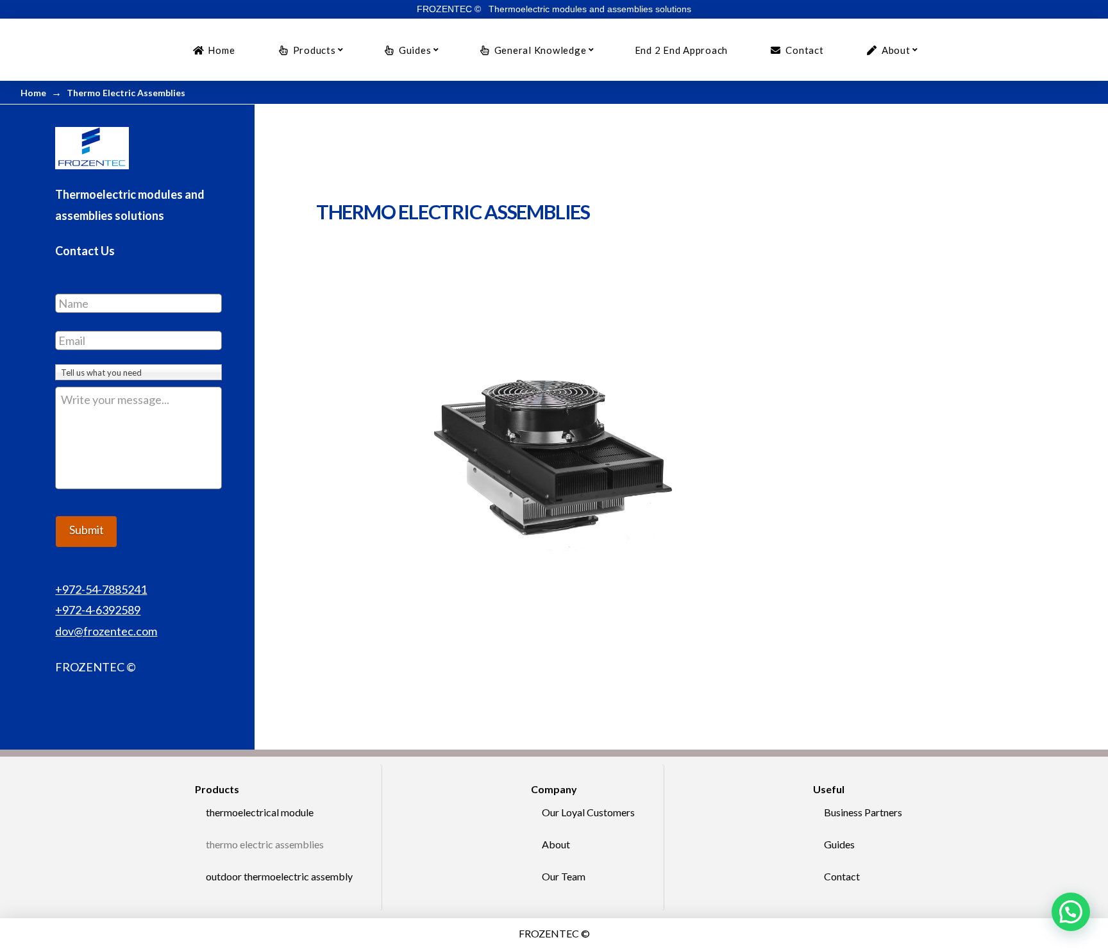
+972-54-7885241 (101, 589)
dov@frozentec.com (106, 631)
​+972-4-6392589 (97, 610)
